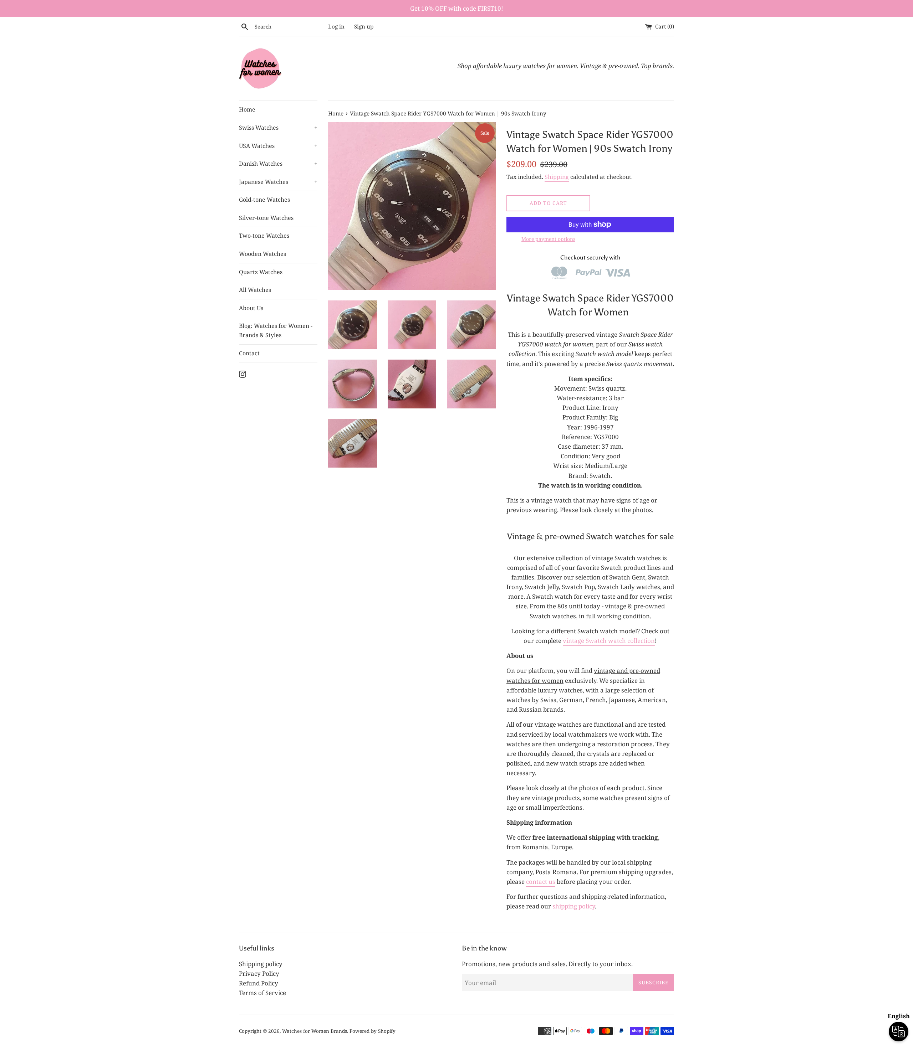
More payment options (548, 239)
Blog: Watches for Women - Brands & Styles (275, 330)
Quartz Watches (260, 272)
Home (247, 109)
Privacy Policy (259, 973)
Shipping (557, 177)
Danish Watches (278, 164)
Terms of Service (262, 993)
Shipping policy (260, 964)
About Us (251, 308)
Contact (249, 353)
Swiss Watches (278, 128)
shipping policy (573, 906)
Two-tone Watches (264, 235)
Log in (336, 26)
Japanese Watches (278, 182)
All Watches (255, 290)
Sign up (363, 26)
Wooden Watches (262, 254)
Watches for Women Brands (314, 1030)
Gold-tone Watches (264, 199)
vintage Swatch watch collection (609, 641)
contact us (540, 881)
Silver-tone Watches (266, 218)
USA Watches (278, 146)
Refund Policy (258, 983)
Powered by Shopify (373, 1030)
